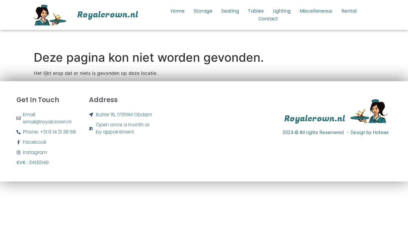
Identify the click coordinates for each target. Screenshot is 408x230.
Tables (256, 10)
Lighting (282, 10)
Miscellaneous (316, 10)
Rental (349, 10)
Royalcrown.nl (107, 15)
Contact (268, 18)
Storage (203, 10)
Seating (230, 10)
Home (178, 10)
